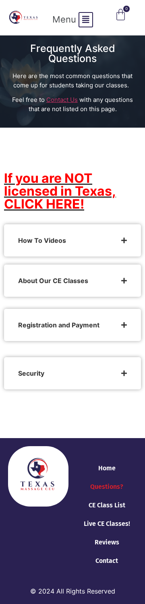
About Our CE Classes (53, 281)
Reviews (107, 542)
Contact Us (62, 99)
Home (107, 468)
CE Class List (107, 505)
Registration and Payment (58, 325)
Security (31, 373)
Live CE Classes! (107, 523)
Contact (106, 561)
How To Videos (42, 240)
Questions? (106, 486)
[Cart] (121, 15)
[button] (72, 19)
